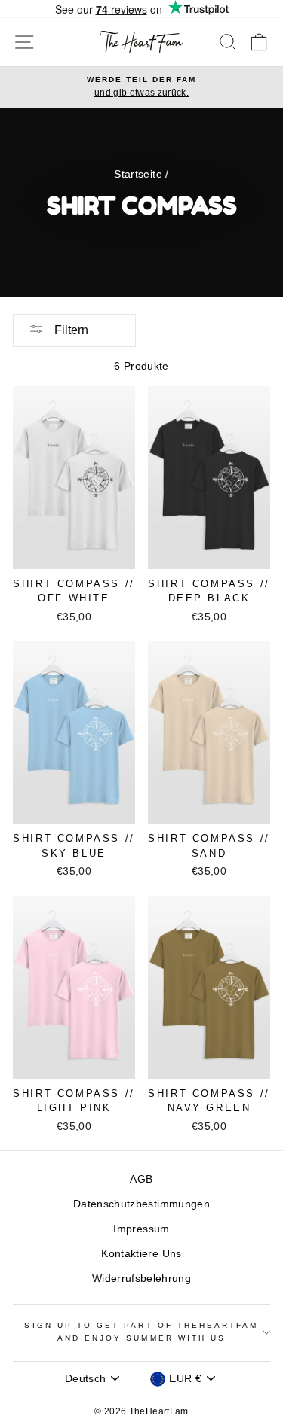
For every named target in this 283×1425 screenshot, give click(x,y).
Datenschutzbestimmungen (141, 1204)
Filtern (69, 330)
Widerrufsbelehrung (141, 1278)
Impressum (141, 1229)
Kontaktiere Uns (141, 1253)
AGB (141, 1179)
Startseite (137, 174)
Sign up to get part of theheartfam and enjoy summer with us (141, 1331)
